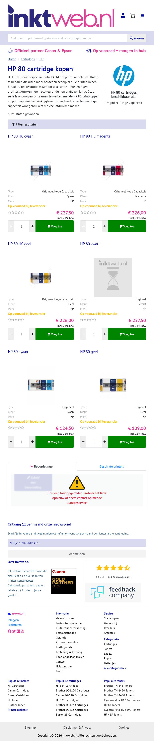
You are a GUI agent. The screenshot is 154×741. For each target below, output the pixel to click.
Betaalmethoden (66, 633)
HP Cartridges (16, 685)
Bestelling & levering (69, 652)
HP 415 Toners (113, 714)
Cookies (124, 727)
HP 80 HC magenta (95, 136)
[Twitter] (14, 631)
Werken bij (110, 623)
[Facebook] (9, 631)
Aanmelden (77, 554)
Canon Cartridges (18, 690)
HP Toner (13, 700)
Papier (108, 658)
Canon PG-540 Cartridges (71, 695)
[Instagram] (22, 631)
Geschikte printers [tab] (111, 466)
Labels (108, 653)
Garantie (61, 637)
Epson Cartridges (18, 695)
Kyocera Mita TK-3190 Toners (122, 710)
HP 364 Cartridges (67, 685)
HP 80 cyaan (18, 351)
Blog (59, 671)
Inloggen (13, 620)
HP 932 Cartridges (67, 700)
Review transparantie (69, 623)
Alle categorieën (114, 668)
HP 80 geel (89, 351)
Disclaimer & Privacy (77, 727)
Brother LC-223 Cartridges (72, 710)
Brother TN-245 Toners (118, 685)
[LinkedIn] (18, 631)
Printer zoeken (17, 710)
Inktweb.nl (17, 613)
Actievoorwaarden (67, 642)
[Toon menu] (142, 15)
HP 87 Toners (112, 705)
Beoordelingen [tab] (43, 466)
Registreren (15, 625)
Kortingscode (64, 647)
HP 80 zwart (90, 243)
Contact (60, 661)
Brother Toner (16, 705)
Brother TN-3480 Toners (119, 695)
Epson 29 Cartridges (68, 714)
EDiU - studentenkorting (71, 628)
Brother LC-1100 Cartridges (72, 690)
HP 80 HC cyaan (20, 136)
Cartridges (110, 644)
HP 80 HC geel (19, 243)
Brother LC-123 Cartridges (72, 705)
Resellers (109, 628)
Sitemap (30, 727)
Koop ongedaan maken (70, 657)
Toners (108, 649)
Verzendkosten (65, 618)
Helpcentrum (64, 666)
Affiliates (109, 633)
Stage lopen (111, 618)
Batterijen (110, 663)
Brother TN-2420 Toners (119, 690)
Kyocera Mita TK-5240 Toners (122, 700)
